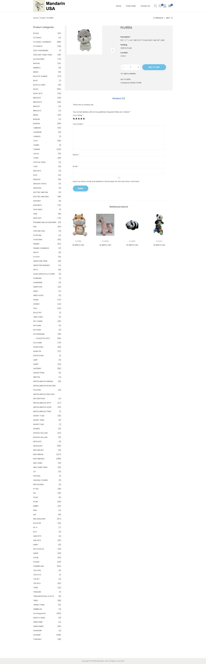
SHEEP (35, 544)
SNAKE (35, 553)
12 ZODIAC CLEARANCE (42, 42)
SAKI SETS (37, 540)
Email (76, 166)
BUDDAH (36, 119)
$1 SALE (36, 33)
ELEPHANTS (37, 205)
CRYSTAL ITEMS (39, 162)
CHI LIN (36, 153)
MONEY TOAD (38, 416)
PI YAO (36, 489)
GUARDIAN (37, 278)
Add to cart (154, 67)
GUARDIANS (37, 282)
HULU (35, 308)
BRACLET (36, 106)
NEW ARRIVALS (38, 459)
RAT (34, 514)
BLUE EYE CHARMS (40, 76)
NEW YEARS (37, 463)
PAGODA (36, 476)
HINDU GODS (38, 295)
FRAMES (36, 244)
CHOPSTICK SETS (43, 338)
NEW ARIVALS (38, 450)
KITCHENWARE (38, 334)
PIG (34, 493)
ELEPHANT (37, 201)
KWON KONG (38, 355)
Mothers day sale (40, 437)
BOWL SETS (37, 93)
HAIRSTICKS (37, 287)
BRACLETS (37, 110)
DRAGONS (37, 188)
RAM (35, 510)
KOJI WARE (37, 342)
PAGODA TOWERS (40, 480)
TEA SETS (37, 583)
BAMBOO (37, 67)
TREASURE (37, 592)
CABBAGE (37, 128)
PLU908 (132, 241)
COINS (35, 158)
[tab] (119, 98)
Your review (78, 124)
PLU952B (105, 241)
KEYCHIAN (37, 330)
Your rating (78, 115)
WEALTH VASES (39, 617)
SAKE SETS (37, 536)
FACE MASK (37, 209)
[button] (128, 73)
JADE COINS (38, 317)
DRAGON (36, 179)
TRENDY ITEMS (39, 605)
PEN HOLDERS (38, 484)
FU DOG (36, 257)
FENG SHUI (37, 218)
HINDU (35, 291)
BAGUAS (36, 63)
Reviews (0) (119, 98)
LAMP (35, 360)
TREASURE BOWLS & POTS (43, 596)
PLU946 (159, 241)
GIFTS (35, 269)
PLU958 (78, 241)
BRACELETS (37, 102)
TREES (35, 600)
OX (34, 471)
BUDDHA (36, 123)
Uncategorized (39, 613)
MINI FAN (36, 377)
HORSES (36, 304)
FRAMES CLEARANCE (41, 248)
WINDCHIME (38, 622)
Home (35, 18)
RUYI (35, 532)
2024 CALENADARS (40, 50)
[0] (160, 6)
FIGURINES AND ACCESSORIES (44, 222)
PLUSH (42, 18)
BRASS (35, 115)
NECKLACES (37, 446)
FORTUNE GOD (39, 231)
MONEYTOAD (38, 424)
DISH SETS (37, 171)
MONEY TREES (38, 420)
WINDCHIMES (38, 626)
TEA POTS (37, 575)
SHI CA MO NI (38, 549)
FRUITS (36, 252)
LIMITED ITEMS (38, 373)
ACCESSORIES (38, 59)
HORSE (36, 300)
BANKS (35, 72)
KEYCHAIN (37, 325)
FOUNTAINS (37, 239)
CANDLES (36, 136)
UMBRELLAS (37, 609)
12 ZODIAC (37, 37)
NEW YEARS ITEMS (40, 467)
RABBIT (36, 506)
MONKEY (36, 428)
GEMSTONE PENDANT (41, 265)
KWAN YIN (37, 351)
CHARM (36, 145)
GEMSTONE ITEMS (40, 261)
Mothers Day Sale (40, 433)
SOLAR (35, 557)
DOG (35, 175)
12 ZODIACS (37, 46)
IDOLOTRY (37, 312)
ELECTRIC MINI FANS (41, 196)
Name (76, 154)
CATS (35, 141)
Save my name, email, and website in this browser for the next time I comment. (106, 181)
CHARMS (36, 149)
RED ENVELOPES (39, 519)
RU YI (35, 527)
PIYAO (35, 497)
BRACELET (37, 98)
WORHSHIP (37, 630)
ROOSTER (37, 523)
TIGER (35, 587)
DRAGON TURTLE (39, 184)
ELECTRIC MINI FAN (40, 192)
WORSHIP (37, 635)
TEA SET (36, 579)
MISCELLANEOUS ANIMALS (43, 381)
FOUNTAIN (37, 235)
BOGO (133, 83)
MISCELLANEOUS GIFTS (42, 403)
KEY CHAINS (37, 321)
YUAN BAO (37, 639)
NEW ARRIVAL (38, 454)
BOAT (35, 80)
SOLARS (36, 562)
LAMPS (35, 364)
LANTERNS (37, 368)
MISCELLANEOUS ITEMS (42, 411)
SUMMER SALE (38, 566)
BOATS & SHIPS (39, 85)
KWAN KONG (38, 347)
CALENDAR (37, 132)
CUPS (35, 166)
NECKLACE (37, 441)
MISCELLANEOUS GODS (42, 407)
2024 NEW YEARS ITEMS (42, 55)
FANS (35, 214)
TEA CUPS (37, 570)
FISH (34, 226)
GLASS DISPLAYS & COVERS (44, 274)
